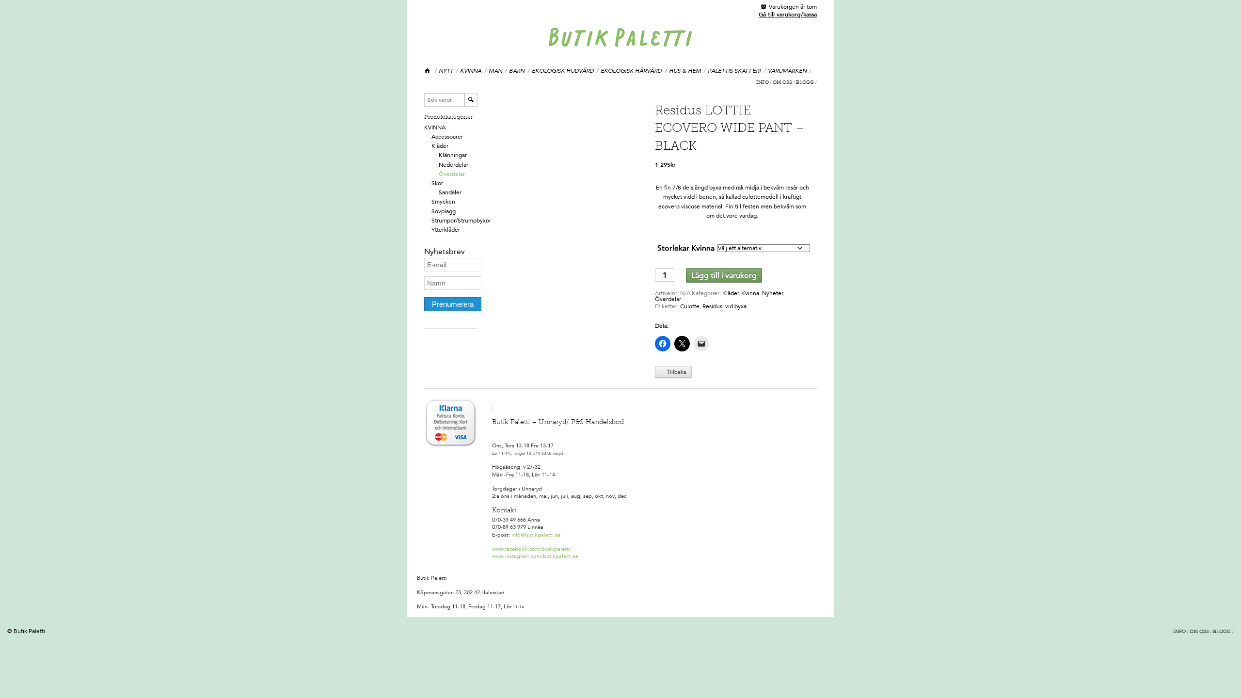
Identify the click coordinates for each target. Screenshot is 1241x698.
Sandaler (450, 192)
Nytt (446, 70)
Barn (517, 70)
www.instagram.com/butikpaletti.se (535, 556)
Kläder (439, 146)
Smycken (443, 201)
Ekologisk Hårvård (631, 70)
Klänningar (453, 155)
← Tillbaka (673, 372)
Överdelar (452, 174)
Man (495, 70)
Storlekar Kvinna (686, 248)
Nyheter (772, 293)
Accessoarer (447, 136)
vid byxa (736, 306)
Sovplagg (443, 211)
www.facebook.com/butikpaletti (531, 549)
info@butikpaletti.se (535, 535)
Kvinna (470, 70)
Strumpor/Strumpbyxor (461, 220)
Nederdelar (453, 164)
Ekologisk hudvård (563, 70)
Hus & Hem (685, 70)
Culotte (690, 306)
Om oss (782, 82)
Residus (712, 306)
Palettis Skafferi (734, 70)
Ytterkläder (445, 229)
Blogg (805, 82)
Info (762, 82)
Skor (437, 183)
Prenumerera (453, 304)
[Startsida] (428, 71)
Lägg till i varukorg (724, 275)
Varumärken (787, 70)
